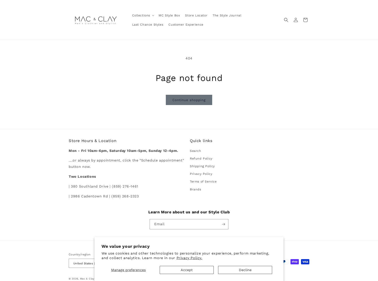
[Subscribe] (223, 224)
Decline (245, 270)
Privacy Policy (201, 174)
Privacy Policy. (189, 258)
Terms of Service (203, 181)
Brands (195, 189)
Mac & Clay (87, 278)
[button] (143, 15)
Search (195, 151)
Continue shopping (189, 100)
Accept (187, 270)
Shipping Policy (202, 166)
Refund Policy (201, 158)
